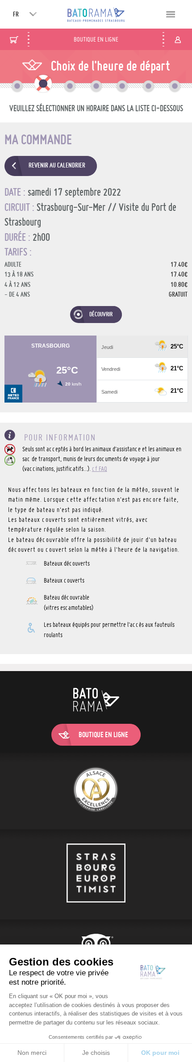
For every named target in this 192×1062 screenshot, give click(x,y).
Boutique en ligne (96, 39)
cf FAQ (99, 469)
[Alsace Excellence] (96, 790)
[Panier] (14, 39)
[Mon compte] (177, 39)
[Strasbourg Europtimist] (96, 874)
